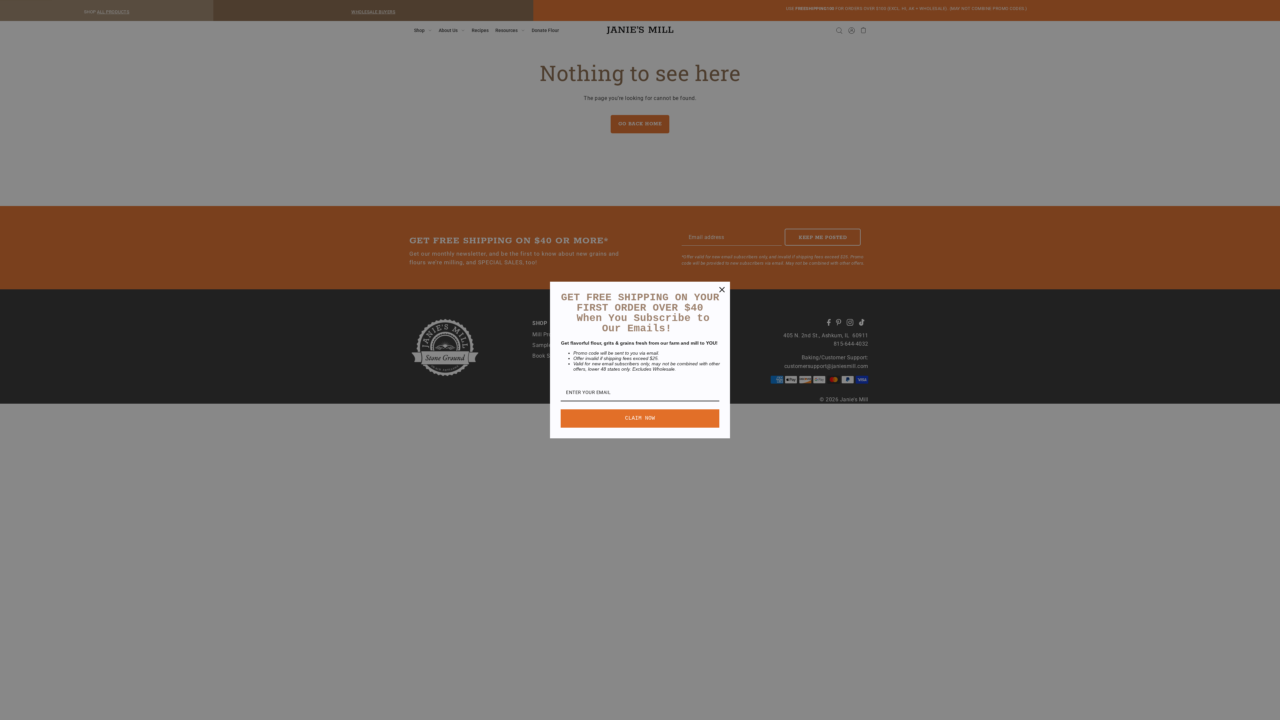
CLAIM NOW (640, 418)
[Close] (722, 290)
